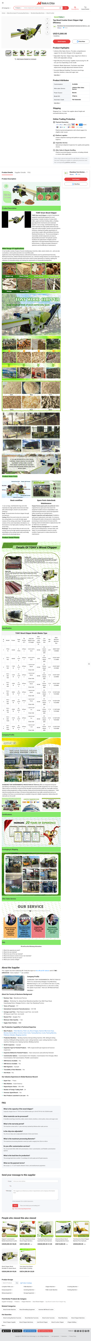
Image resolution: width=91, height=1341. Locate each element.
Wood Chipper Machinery (26, 1322)
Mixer (15, 1033)
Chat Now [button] (82, 41)
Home (3, 13)
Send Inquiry (62, 41)
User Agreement (55, 1336)
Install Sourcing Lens (46, 1331)
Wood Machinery (63, 1318)
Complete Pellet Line (7, 1286)
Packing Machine (51, 1033)
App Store (6, 1331)
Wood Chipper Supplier (9, 1322)
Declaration (64, 1336)
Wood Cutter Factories (48, 1318)
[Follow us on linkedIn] (88, 1331)
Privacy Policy (72, 1336)
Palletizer (6, 1035)
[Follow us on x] (78, 1331)
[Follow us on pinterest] (86, 1331)
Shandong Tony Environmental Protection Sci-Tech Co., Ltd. (73, 26)
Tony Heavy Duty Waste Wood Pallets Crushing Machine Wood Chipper (26, 1268)
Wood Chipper (34, 1031)
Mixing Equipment (7, 1293)
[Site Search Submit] (66, 8)
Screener (20, 1033)
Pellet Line (26, 1031)
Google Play (17, 1331)
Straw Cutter (27, 1033)
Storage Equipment (29, 1293)
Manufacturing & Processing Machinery (18, 13)
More (3, 1325)
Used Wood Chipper (42, 1322)
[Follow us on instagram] (80, 1331)
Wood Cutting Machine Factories (12, 1318)
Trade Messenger (30, 1331)
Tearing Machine (36, 1033)
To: (11, 1186)
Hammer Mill (43, 1031)
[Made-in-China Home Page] (45, 3)
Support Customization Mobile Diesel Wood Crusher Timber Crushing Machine (9, 1241)
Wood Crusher (50, 13)
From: (10, 1181)
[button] (3, 3)
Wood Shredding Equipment (27, 1309)
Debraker (12, 1035)
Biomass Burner (8, 1033)
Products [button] (18, 8)
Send (15, 1205)
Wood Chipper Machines (78, 1318)
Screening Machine (29, 1290)
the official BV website (42, 970)
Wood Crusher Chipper (57, 1322)
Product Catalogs (27, 1283)
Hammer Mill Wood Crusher (45, 1309)
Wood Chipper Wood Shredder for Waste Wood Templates (9, 1268)
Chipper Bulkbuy (71, 1322)
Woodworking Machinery (37, 13)
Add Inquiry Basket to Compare (26, 59)
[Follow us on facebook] (75, 1331)
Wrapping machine (21, 1035)
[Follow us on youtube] (83, 1331)
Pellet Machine (18, 1031)
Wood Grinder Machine (9, 1309)
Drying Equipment (7, 1290)
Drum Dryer (50, 1031)
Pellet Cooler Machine (51, 1290)
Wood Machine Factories (31, 1318)
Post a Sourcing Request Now (21, 1208)
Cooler (44, 1033)
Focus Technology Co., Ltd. (33, 1336)
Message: (9, 1191)
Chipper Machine (50, 1286)
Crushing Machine (72, 1286)
